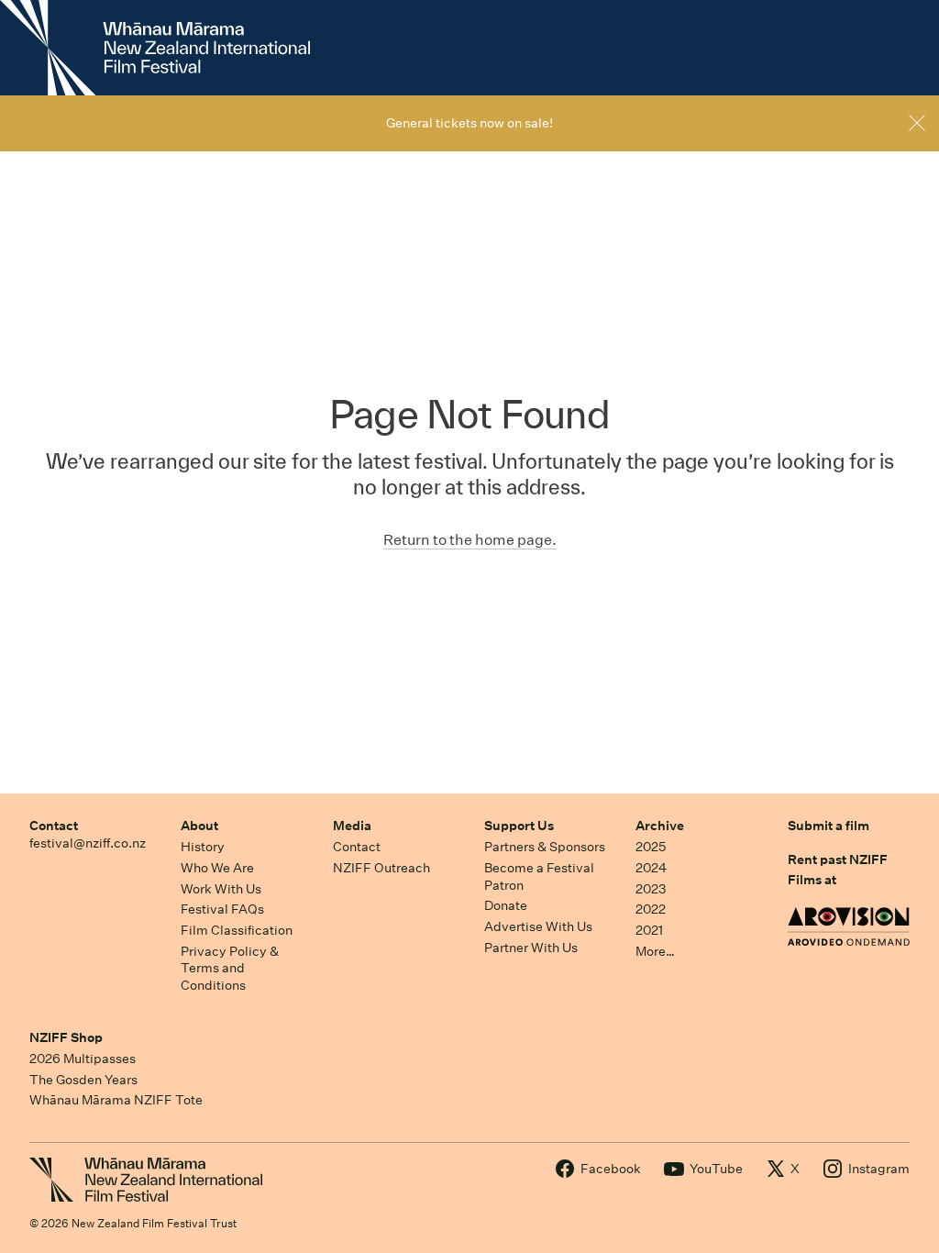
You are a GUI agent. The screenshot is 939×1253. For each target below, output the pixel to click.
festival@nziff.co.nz (87, 843)
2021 (649, 930)
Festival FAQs (222, 909)
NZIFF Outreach (381, 867)
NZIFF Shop (66, 1037)
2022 (650, 909)
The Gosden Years (83, 1079)
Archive (659, 825)
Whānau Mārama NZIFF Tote (116, 1100)
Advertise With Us (538, 926)
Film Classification (237, 930)
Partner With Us (531, 947)
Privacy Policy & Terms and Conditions (230, 968)
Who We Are (217, 867)
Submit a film (828, 825)
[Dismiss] (917, 123)
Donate (505, 905)
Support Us (519, 825)
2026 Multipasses (82, 1058)
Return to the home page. (470, 540)
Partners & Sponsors (544, 846)
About (199, 825)
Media (352, 825)
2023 (651, 889)
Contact (53, 825)
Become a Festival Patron (539, 876)
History (203, 846)
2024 (651, 867)
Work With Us (221, 889)
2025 (650, 846)
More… (655, 951)
